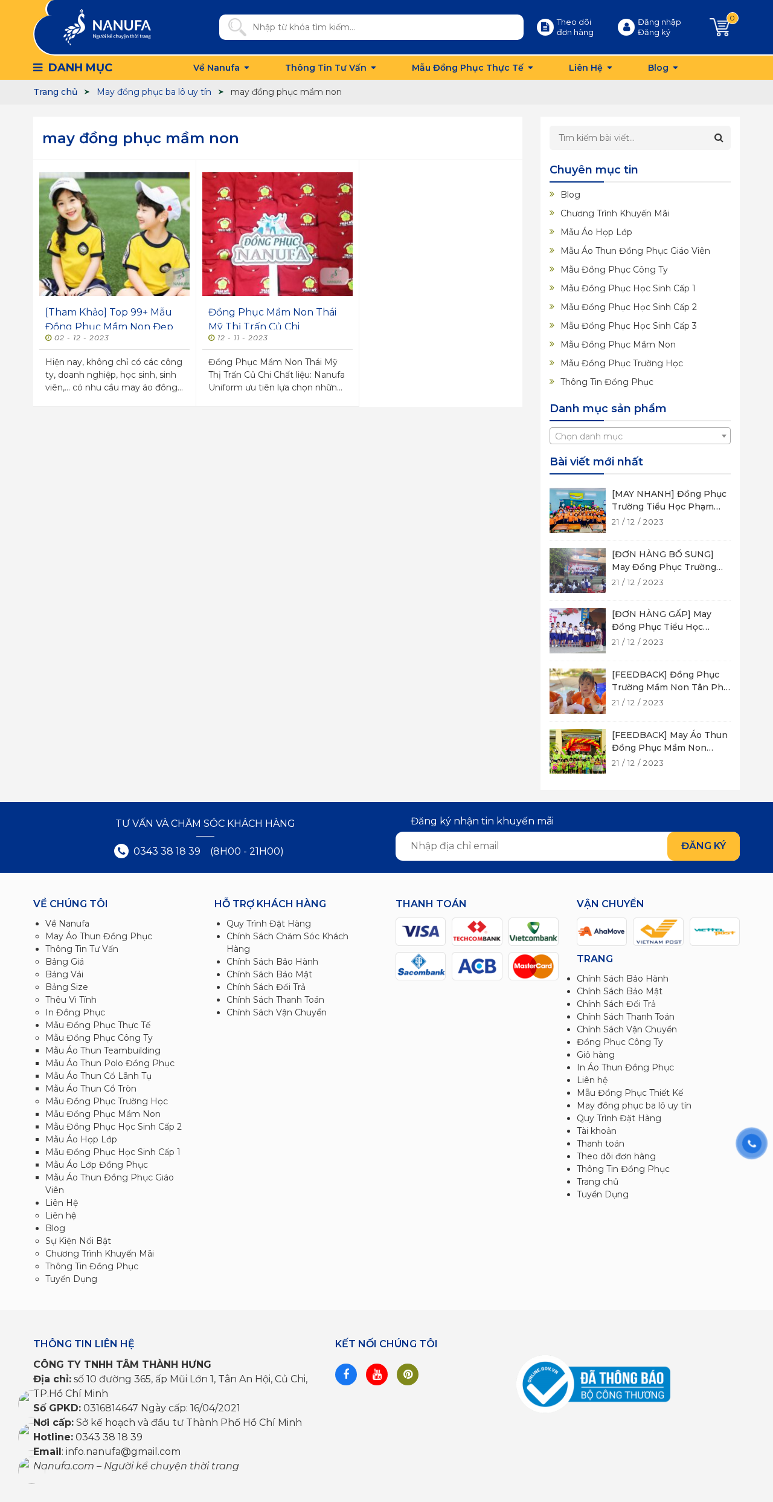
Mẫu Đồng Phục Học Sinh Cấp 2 (628, 307)
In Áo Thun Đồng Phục (625, 1067)
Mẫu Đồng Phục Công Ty (614, 269)
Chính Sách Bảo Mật (269, 974)
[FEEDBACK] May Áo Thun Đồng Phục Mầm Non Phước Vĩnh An (670, 748)
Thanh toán (600, 1143)
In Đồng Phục (75, 1012)
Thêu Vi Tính (71, 999)
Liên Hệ (586, 67)
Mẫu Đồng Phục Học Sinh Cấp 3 (628, 325)
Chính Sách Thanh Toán (275, 999)
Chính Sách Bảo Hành (272, 961)
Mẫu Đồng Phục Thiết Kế (630, 1092)
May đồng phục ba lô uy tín (634, 1105)
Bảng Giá (64, 961)
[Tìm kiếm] (232, 27)
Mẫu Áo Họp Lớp (596, 232)
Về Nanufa (216, 67)
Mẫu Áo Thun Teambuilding (103, 1050)
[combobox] (640, 435)
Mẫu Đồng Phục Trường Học (621, 363)
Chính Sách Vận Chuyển (276, 1012)
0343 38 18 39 (165, 851)
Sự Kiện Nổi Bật (78, 1240)
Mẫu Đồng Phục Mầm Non (618, 344)
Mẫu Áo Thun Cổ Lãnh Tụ (98, 1075)
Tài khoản (597, 1130)
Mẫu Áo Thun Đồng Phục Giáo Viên (635, 250)
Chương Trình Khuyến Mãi (614, 213)
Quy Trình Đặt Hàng (268, 923)
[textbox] (640, 436)
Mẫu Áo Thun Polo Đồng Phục (110, 1063)
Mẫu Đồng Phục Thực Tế (468, 67)
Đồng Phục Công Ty (620, 1042)
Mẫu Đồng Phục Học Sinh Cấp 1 (628, 288)
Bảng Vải (64, 974)
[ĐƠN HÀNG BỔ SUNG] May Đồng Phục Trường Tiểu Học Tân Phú (664, 567)
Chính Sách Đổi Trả (266, 987)
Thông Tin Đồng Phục (606, 382)
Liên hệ (60, 1215)
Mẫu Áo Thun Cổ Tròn (90, 1088)
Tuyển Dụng (71, 1279)
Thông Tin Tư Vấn (326, 67)
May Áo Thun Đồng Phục (98, 936)
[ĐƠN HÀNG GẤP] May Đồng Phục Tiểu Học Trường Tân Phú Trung (662, 627)
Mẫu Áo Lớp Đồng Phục (96, 1164)
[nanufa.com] (107, 26)
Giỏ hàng (596, 1054)
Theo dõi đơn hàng (616, 1156)
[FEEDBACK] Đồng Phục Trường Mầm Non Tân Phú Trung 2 (670, 687)
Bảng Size (66, 987)
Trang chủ (597, 1181)
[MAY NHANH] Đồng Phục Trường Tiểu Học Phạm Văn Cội (669, 506)
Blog (658, 67)
